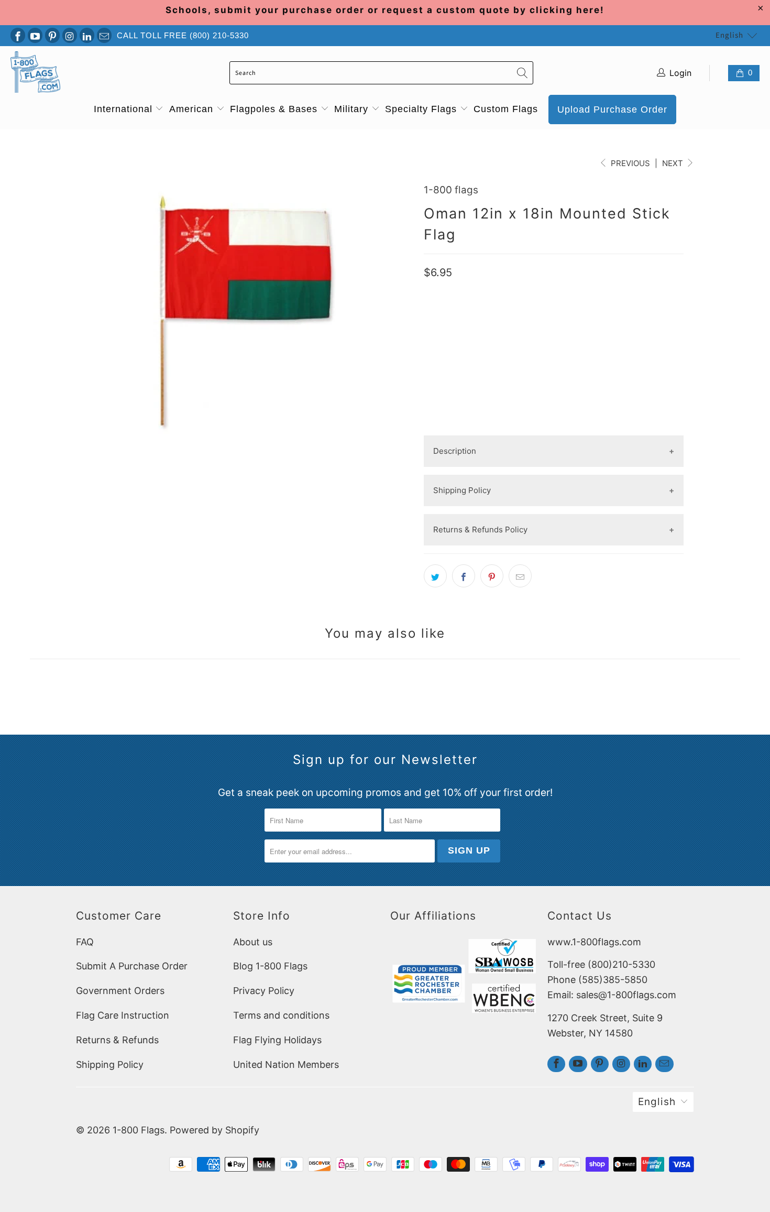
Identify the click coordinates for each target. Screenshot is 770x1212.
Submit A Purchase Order (132, 965)
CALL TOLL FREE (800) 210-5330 (183, 35)
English (729, 35)
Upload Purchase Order (612, 109)
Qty (431, 315)
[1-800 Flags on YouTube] (35, 35)
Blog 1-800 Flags (270, 965)
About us (252, 941)
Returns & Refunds (117, 1039)
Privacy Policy (263, 990)
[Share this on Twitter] (435, 575)
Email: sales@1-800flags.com (611, 994)
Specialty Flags (422, 109)
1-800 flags (451, 190)
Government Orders (120, 990)
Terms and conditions (281, 1015)
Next (673, 163)
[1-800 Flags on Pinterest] (52, 35)
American (192, 109)
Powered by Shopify (214, 1129)
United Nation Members (286, 1064)
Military (352, 109)
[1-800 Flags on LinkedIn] (87, 35)
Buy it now (554, 397)
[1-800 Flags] (35, 73)
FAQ (85, 941)
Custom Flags (506, 109)
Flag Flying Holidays (277, 1039)
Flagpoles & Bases (275, 109)
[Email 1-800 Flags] (104, 35)
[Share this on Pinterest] (491, 575)
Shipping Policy (110, 1064)
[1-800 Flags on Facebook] (17, 35)
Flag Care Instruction (122, 1015)
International (125, 109)
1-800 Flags (138, 1129)
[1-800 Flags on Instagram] (69, 35)
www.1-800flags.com (594, 941)
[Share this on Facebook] (463, 575)
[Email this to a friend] (520, 575)
